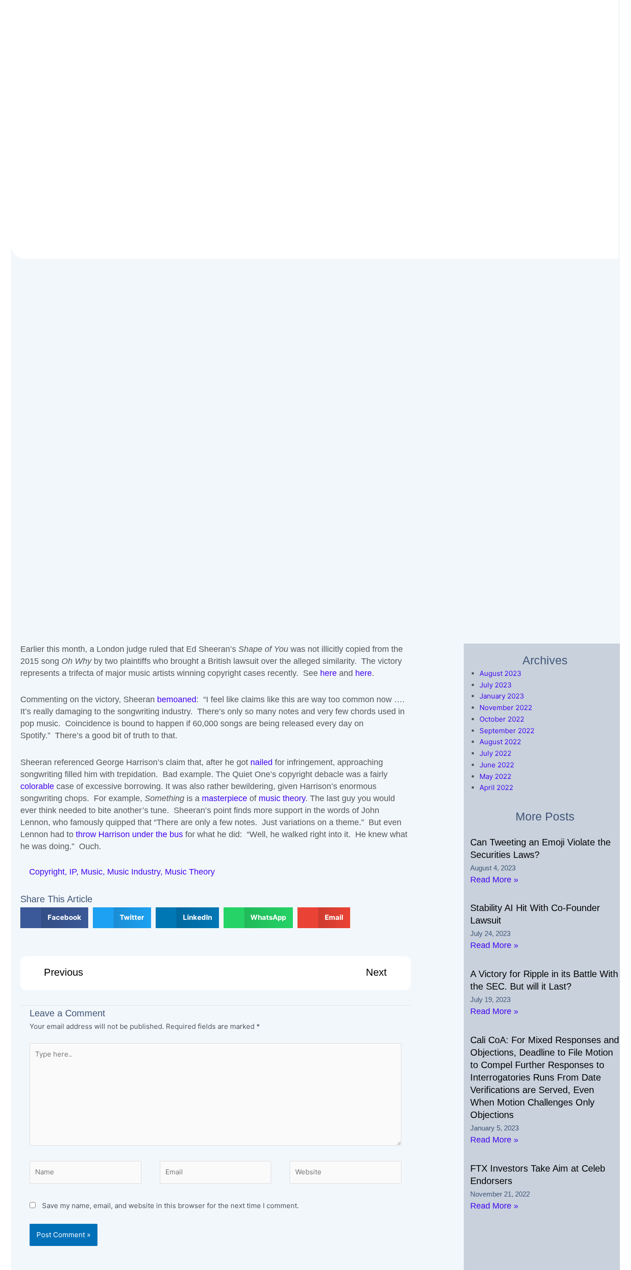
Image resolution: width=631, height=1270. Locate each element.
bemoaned (176, 699)
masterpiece (224, 798)
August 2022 (500, 741)
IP (72, 871)
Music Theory (190, 871)
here (328, 673)
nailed (261, 762)
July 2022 (495, 753)
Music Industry (133, 871)
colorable (37, 786)
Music (92, 871)
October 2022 (501, 719)
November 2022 (505, 707)
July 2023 (495, 685)
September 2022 (506, 730)
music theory (282, 798)
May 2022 (495, 776)
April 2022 (496, 787)
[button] (54, 917)
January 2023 (501, 696)
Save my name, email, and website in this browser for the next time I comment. (170, 1205)
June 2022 (496, 764)
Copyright (47, 871)
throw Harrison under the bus (129, 834)
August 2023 (500, 673)
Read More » (494, 879)
